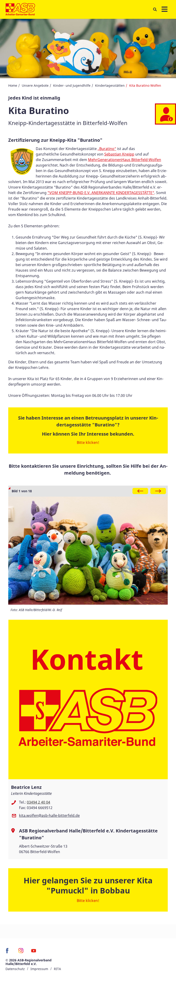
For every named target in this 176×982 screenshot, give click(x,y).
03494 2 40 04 (38, 802)
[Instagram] (21, 952)
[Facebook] (8, 952)
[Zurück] (140, 491)
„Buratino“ (107, 148)
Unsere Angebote (35, 85)
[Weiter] (158, 491)
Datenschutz (15, 969)
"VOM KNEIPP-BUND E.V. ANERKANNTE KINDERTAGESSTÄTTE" (100, 192)
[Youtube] (33, 952)
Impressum (39, 969)
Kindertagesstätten (110, 85)
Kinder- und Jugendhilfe (72, 85)
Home (12, 85)
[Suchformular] (155, 10)
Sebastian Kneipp (119, 154)
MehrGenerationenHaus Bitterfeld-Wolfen (124, 159)
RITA (57, 969)
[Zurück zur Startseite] (20, 9)
